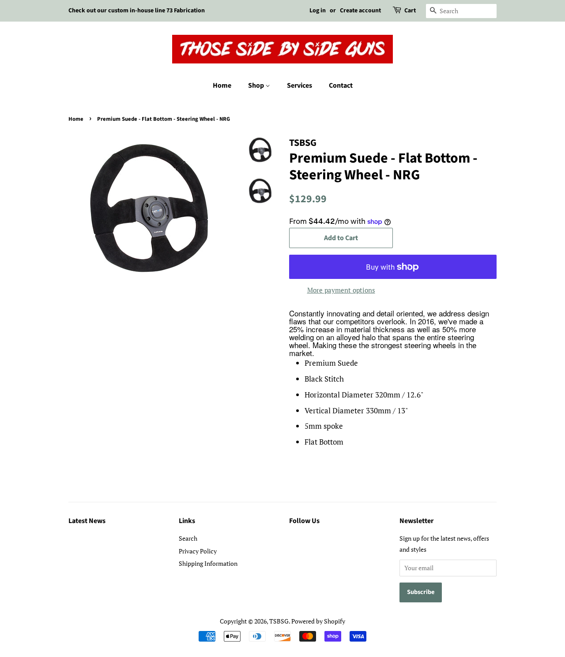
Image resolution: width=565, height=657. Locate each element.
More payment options (341, 290)
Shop (256, 85)
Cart (410, 10)
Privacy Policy (198, 551)
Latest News (86, 521)
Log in (317, 10)
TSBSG (279, 621)
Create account (360, 10)
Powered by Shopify (318, 621)
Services (299, 85)
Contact (341, 85)
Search (188, 538)
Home (222, 85)
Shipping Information (208, 563)
